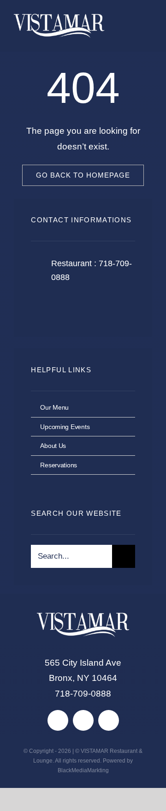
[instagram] (92, 306)
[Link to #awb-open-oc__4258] (137, 26)
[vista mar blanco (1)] (59, 18)
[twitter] (66, 306)
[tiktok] (83, 720)
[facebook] (41, 306)
